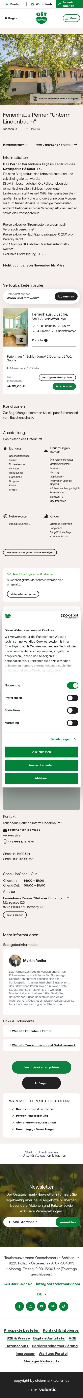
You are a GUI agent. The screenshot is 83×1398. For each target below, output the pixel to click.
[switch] (72, 698)
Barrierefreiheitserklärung (55, 1346)
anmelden (68, 1222)
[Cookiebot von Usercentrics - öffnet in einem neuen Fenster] (60, 616)
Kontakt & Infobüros (61, 1330)
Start (28, 1152)
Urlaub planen (48, 1152)
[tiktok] (63, 1306)
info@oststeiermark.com (58, 1284)
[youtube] (41, 1306)
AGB (72, 1338)
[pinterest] (52, 1306)
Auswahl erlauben (41, 765)
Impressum (25, 1353)
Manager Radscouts (41, 1361)
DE (40, 1294)
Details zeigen (61, 739)
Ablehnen (41, 778)
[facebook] (19, 1306)
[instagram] (30, 1306)
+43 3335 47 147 (17, 1284)
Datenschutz (17, 1346)
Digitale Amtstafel (49, 1338)
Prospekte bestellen (21, 1330)
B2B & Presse (18, 1338)
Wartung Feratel (53, 1353)
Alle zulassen (41, 752)
